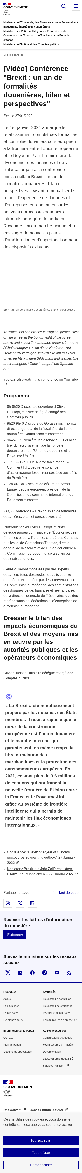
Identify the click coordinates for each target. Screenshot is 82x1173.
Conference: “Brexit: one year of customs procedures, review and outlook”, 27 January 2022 (41, 857)
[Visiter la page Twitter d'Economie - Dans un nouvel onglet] (7, 972)
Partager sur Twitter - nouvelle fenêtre (20, 903)
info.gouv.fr (12, 1109)
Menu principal (76, 6)
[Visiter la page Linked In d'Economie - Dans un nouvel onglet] (20, 972)
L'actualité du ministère (56, 1013)
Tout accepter (41, 1140)
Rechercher (63, 6)
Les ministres (11, 1006)
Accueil (7, 999)
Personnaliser (41, 1165)
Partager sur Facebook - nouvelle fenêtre (7, 903)
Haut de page (68, 892)
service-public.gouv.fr (47, 1109)
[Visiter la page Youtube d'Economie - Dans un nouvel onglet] (56, 972)
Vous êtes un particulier (57, 999)
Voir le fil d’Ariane (13, 54)
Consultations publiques (57, 1037)
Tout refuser (41, 1153)
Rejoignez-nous (13, 1020)
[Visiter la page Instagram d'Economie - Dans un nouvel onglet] (44, 972)
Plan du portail (12, 1044)
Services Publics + (54, 1065)
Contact (8, 1037)
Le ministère (10, 1013)
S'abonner (15, 935)
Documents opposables (17, 1051)
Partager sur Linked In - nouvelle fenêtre (32, 903)
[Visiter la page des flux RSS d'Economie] (69, 972)
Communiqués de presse (58, 1020)
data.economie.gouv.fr (56, 1058)
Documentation (52, 1051)
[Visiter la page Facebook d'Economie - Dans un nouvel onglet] (32, 972)
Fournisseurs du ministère (58, 1044)
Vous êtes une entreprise (57, 1006)
